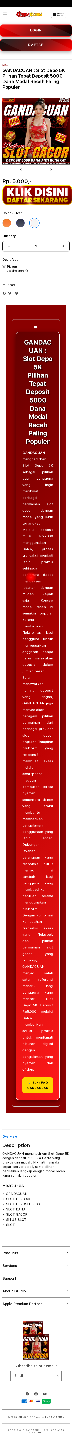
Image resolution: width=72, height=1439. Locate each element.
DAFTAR (36, 45)
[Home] (29, 14)
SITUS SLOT (25, 1417)
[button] (5, 14)
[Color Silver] (34, 223)
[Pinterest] (17, 294)
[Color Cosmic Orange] (6, 223)
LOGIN (36, 30)
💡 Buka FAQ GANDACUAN (37, 1085)
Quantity (9, 236)
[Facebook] (5, 294)
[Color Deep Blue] (20, 223)
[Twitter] (11, 294)
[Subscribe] (57, 1376)
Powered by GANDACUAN (49, 1417)
